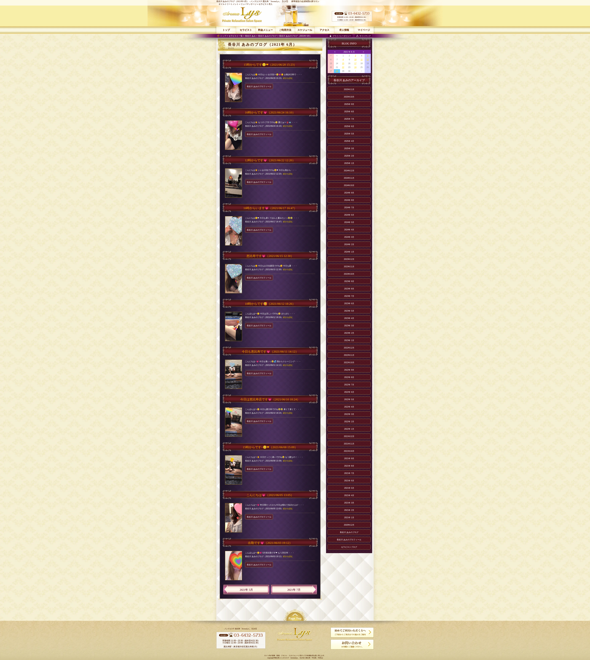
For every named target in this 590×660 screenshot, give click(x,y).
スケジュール (304, 30)
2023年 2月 (349, 333)
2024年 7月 (349, 207)
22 (343, 67)
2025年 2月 (349, 156)
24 (355, 67)
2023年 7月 (349, 296)
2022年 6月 (349, 392)
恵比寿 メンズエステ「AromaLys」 (287, 658)
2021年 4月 (349, 495)
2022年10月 (349, 362)
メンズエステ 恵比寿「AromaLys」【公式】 (269, 1)
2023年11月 (349, 266)
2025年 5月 (349, 134)
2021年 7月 (294, 589)
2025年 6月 (349, 126)
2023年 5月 (349, 311)
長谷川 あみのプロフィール (259, 86)
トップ (223, 36)
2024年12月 (349, 170)
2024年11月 (349, 178)
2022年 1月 (349, 429)
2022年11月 (349, 355)
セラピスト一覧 (236, 36)
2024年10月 (349, 185)
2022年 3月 (349, 414)
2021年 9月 (349, 458)
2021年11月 (349, 444)
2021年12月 (349, 436)
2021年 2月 (349, 510)
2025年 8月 (349, 111)
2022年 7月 (349, 385)
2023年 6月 (349, 303)
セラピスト (246, 30)
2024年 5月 (349, 222)
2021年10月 (349, 451)
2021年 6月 (349, 480)
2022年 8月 (349, 377)
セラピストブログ (349, 547)
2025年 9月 (349, 104)
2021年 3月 (349, 503)
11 (362, 59)
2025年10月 (349, 97)
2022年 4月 (349, 407)
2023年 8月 (349, 289)
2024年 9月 (349, 193)
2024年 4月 (349, 230)
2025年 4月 (349, 141)
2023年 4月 (349, 318)
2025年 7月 (349, 119)
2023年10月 (349, 274)
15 (343, 63)
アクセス (324, 30)
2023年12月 (349, 259)
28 (337, 71)
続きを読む (288, 78)
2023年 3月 (349, 325)
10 (355, 59)
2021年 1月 (349, 517)
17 (355, 63)
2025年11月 (349, 89)
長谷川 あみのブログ (267, 36)
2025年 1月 (349, 163)
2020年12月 (349, 525)
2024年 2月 (349, 244)
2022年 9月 (349, 370)
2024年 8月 (349, 200)
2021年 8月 (349, 466)
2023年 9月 (349, 281)
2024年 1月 (349, 252)
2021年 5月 (246, 589)
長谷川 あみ (250, 36)
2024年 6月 (349, 215)
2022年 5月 (349, 399)
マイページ (364, 30)
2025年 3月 (349, 148)
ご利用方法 (285, 30)
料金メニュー (265, 30)
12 (368, 59)
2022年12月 (349, 348)
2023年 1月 (349, 340)
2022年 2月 (349, 421)
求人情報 (344, 30)
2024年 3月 (349, 237)
